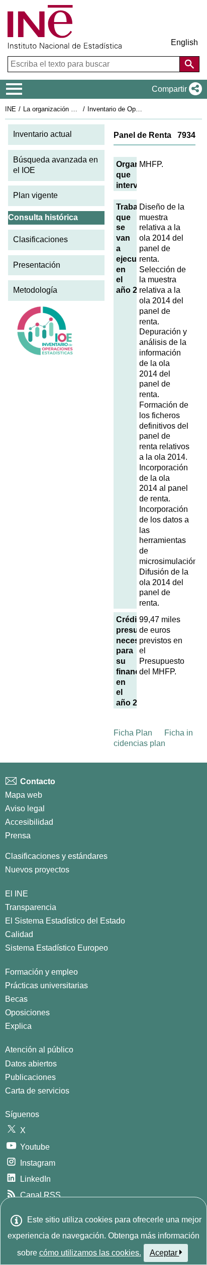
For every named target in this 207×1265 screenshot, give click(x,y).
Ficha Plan (133, 733)
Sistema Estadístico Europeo (56, 948)
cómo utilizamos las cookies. (90, 1252)
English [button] (184, 42)
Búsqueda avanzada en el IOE (55, 164)
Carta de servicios (37, 1091)
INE (10, 109)
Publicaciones (30, 1077)
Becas (16, 999)
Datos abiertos (31, 1063)
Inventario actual (42, 134)
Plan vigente (35, 195)
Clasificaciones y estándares (56, 856)
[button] (175, 89)
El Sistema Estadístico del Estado (65, 921)
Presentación (36, 265)
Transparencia (30, 907)
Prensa (18, 835)
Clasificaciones (40, 239)
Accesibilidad (29, 822)
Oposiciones (27, 1012)
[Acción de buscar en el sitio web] (189, 64)
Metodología (35, 290)
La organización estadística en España (79, 109)
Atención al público (39, 1049)
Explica (18, 1026)
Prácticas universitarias (46, 985)
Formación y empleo (41, 972)
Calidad (19, 934)
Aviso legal (25, 808)
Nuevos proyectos (37, 869)
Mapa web (23, 795)
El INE (16, 893)
